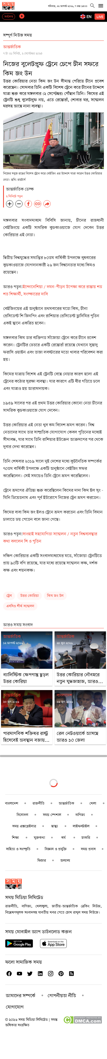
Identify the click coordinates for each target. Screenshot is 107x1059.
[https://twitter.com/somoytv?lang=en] (29, 973)
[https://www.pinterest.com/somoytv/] (61, 973)
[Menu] (101, 6)
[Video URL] (21, 16)
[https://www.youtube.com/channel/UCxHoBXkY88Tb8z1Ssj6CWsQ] (19, 973)
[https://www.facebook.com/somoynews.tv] (9, 973)
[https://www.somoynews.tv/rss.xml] (71, 973)
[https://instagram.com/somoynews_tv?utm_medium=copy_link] (50, 973)
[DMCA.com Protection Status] (82, 1022)
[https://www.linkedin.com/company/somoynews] (40, 973)
